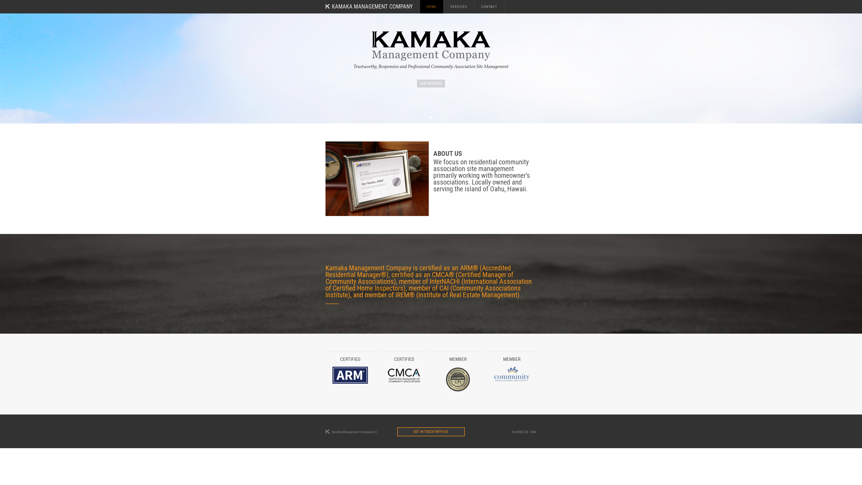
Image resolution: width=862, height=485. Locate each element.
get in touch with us (430, 432)
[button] (431, 118)
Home (432, 7)
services (458, 7)
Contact (489, 7)
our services (431, 83)
